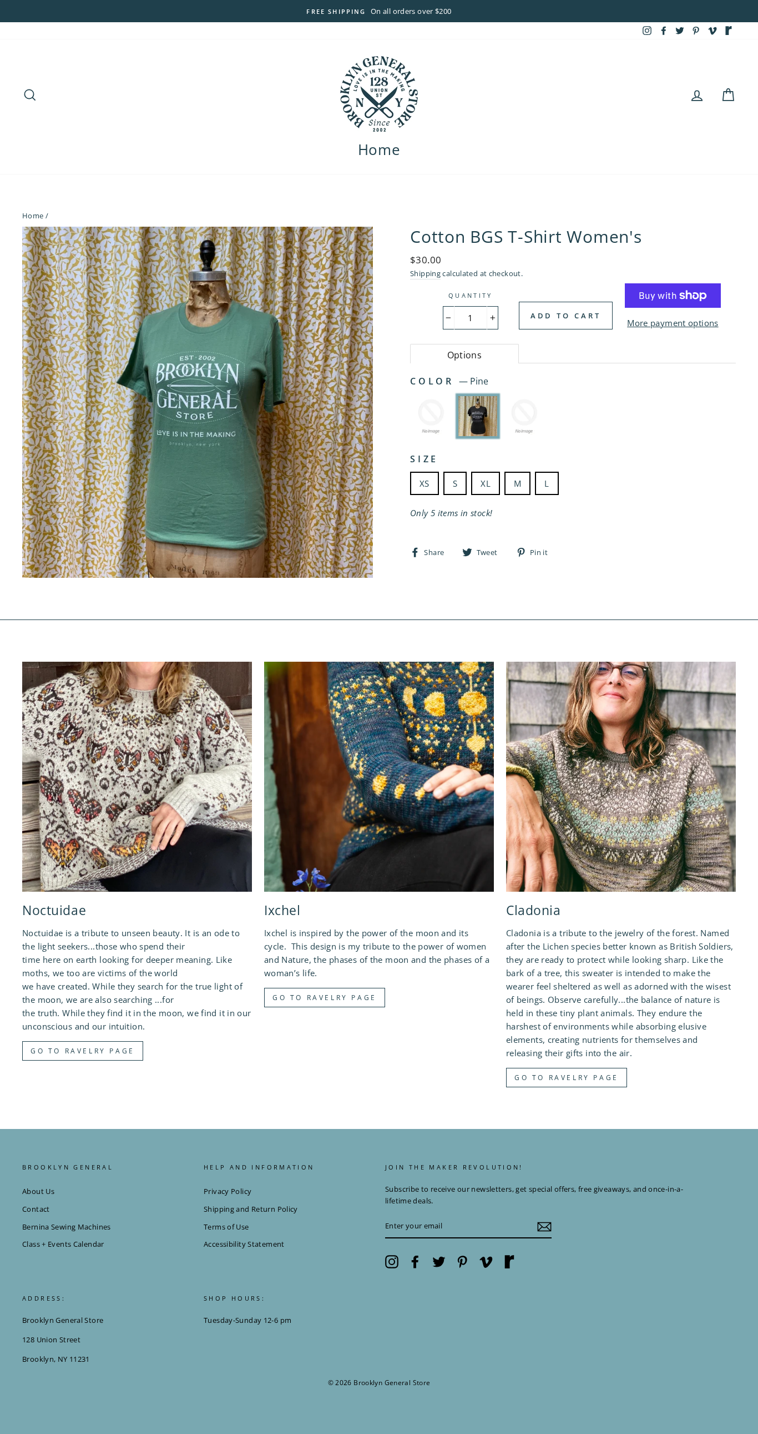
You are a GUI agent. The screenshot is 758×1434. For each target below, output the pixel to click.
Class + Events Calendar (63, 1244)
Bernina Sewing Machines (66, 1227)
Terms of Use (226, 1227)
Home (379, 149)
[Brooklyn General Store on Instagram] (391, 1261)
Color (449, 381)
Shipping (425, 273)
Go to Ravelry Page (566, 1077)
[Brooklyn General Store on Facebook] (415, 1261)
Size (424, 459)
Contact (36, 1209)
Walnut (524, 416)
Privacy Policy (227, 1191)
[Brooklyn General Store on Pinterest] (462, 1261)
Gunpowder (431, 416)
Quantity (470, 295)
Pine (478, 416)
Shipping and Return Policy (251, 1209)
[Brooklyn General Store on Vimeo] (486, 1261)
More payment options (673, 322)
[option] (379, 11)
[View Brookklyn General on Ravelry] (728, 30)
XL (486, 483)
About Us (38, 1191)
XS (424, 483)
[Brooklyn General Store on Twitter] (439, 1261)
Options (464, 355)
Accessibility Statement (244, 1244)
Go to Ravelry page (83, 1051)
